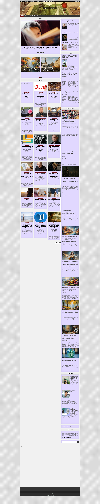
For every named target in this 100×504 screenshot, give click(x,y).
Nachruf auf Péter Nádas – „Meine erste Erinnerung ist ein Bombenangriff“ (54, 148)
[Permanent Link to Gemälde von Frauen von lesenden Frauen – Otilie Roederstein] (27, 86)
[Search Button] (50, 492)
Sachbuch (33, 15)
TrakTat (27, 199)
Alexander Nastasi (68, 433)
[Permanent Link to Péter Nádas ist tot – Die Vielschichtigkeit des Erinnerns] (40, 112)
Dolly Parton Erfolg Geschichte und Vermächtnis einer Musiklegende (40, 95)
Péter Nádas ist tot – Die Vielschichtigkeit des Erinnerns (40, 121)
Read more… (76, 39)
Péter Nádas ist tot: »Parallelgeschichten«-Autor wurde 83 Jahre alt (54, 121)
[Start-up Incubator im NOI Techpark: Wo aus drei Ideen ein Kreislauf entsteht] (66, 383)
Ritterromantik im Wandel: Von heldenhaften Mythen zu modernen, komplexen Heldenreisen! (70, 313)
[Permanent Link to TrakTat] (27, 192)
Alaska (63, 437)
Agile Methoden (74, 434)
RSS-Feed (73, 380)
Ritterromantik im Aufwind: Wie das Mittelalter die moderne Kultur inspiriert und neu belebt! (70, 289)
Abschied (69, 435)
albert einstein (64, 431)
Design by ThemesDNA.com (50, 495)
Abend (66, 437)
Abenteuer (73, 433)
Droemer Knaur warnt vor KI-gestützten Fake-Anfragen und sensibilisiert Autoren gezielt (27, 121)
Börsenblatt (40, 92)
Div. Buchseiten (26, 1)
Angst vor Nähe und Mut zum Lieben (40, 200)
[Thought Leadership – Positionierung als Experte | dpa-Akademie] (66, 415)
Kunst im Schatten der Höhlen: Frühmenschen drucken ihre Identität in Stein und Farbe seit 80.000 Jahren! (31, 69)
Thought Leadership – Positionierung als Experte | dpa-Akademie (74, 409)
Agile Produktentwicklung (69, 431)
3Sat (67, 435)
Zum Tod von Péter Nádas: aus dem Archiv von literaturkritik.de (54, 95)
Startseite (22, 15)
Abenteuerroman (64, 435)
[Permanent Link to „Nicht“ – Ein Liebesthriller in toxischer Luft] (40, 166)
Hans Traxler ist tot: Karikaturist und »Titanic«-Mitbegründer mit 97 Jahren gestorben (27, 175)
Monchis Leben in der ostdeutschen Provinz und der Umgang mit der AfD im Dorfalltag (70, 56)
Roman (30, 15)
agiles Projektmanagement (67, 434)
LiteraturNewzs (27, 92)
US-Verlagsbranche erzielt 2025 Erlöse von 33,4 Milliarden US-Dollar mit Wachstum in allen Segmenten (70, 73)
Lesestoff (38, 1)
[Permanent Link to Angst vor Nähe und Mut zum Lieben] (40, 192)
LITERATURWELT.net (50, 8)
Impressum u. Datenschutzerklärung (47, 1)
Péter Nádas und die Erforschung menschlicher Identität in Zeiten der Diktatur (40, 148)
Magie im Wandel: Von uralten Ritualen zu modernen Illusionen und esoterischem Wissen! (69, 337)
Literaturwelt (54, 92)
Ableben (76, 435)
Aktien (63, 433)
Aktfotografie (75, 431)
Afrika (78, 431)
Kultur (26, 15)
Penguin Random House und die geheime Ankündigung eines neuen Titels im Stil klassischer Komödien (40, 226)
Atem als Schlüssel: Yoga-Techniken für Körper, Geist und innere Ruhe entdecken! (40, 47)
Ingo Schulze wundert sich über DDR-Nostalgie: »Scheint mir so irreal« (54, 175)
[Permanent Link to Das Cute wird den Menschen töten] (54, 192)
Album (65, 433)
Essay (37, 15)
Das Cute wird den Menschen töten (54, 200)
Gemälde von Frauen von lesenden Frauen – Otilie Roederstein (27, 95)
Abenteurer (73, 435)
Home (21, 1)
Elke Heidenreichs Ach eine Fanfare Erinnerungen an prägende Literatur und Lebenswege (27, 226)
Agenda (70, 437)
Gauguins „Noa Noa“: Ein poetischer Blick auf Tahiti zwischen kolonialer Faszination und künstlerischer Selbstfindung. (54, 227)
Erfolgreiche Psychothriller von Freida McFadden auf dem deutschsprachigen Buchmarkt (69, 122)
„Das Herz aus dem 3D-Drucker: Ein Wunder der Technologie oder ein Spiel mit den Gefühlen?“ (70, 361)
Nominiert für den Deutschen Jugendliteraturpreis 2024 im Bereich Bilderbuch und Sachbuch (70, 91)
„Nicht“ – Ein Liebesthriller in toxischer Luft (40, 174)
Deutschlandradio (38, 172)
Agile (78, 435)
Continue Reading (41, 52)
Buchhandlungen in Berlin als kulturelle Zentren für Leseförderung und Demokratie (27, 148)
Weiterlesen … (75, 164)
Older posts (57, 242)
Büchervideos (32, 1)
